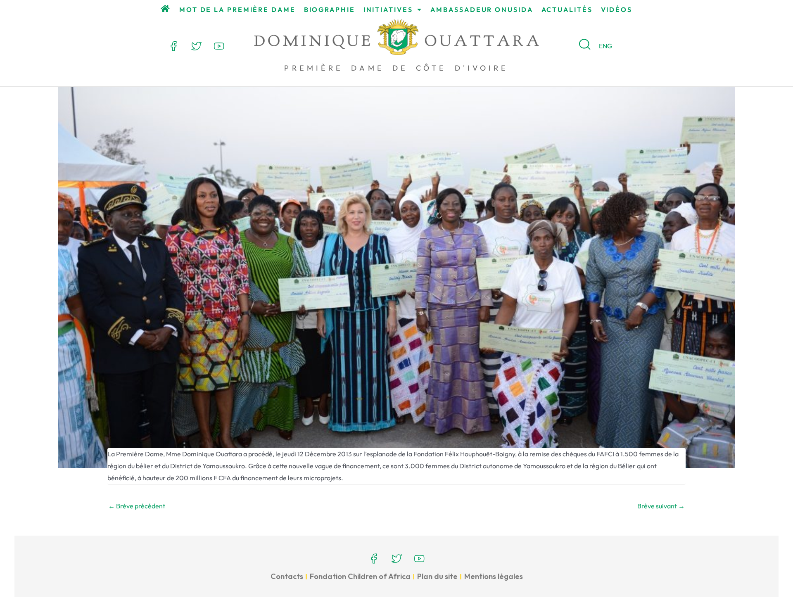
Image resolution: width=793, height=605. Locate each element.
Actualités (567, 9)
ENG (605, 46)
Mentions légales (493, 576)
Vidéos (616, 9)
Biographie (329, 9)
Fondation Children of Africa (360, 576)
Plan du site (437, 576)
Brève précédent (136, 506)
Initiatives (388, 9)
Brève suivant (661, 506)
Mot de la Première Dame (237, 9)
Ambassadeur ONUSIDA (481, 9)
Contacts (287, 576)
